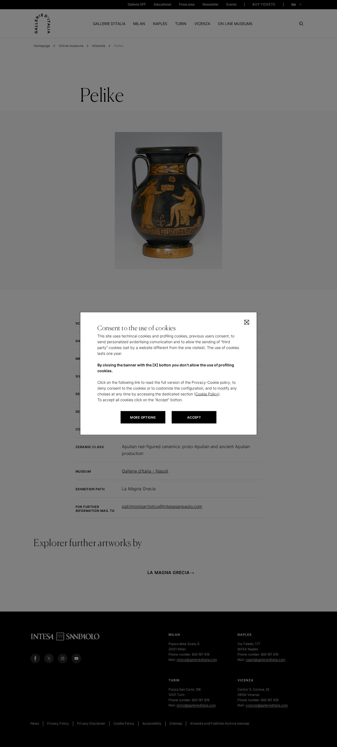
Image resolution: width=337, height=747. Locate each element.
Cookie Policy (206, 394)
